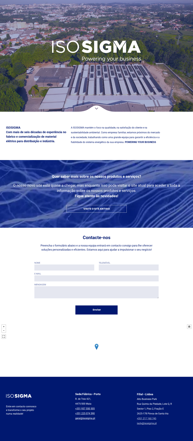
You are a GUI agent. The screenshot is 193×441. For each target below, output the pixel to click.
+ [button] (4, 327)
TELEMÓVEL (104, 263)
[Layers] (189, 327)
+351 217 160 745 (146, 418)
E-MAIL (37, 273)
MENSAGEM (40, 284)
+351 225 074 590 (85, 413)
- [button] (4, 330)
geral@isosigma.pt (85, 418)
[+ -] (96, 350)
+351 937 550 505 (85, 408)
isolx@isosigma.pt (147, 423)
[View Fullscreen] (4, 337)
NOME (37, 263)
